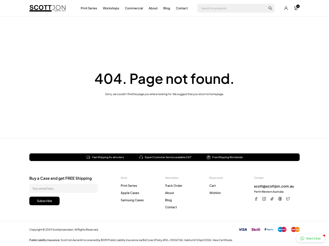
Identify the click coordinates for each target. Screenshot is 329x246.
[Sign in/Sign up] (286, 8)
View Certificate (222, 240)
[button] (310, 238)
